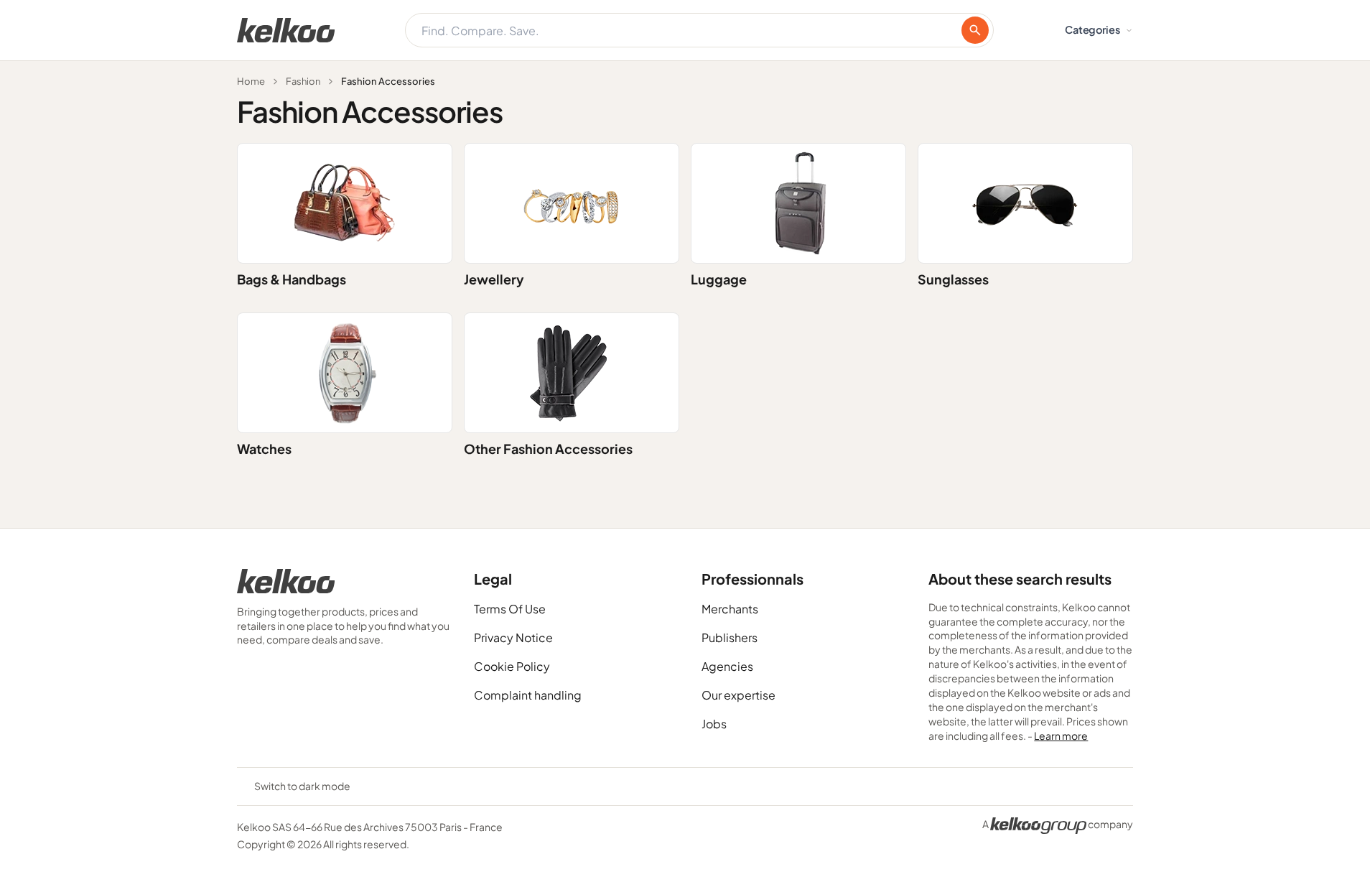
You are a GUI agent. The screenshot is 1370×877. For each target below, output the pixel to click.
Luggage (719, 279)
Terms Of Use (510, 608)
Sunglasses (953, 279)
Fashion (303, 81)
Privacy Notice (513, 637)
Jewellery (494, 279)
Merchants (730, 608)
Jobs (714, 723)
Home (251, 81)
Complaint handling (528, 694)
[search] (975, 30)
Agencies (727, 666)
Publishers (730, 637)
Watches (264, 448)
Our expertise (738, 694)
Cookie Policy (512, 666)
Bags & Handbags (291, 279)
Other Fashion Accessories (548, 448)
